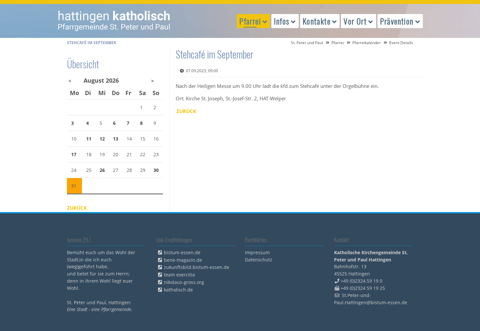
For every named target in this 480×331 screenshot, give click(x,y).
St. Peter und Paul (307, 42)
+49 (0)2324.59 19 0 (361, 281)
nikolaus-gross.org (184, 282)
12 (102, 139)
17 (73, 154)
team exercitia (179, 275)
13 (115, 139)
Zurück (186, 111)
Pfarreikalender (366, 42)
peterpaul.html (114, 21)
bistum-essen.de (182, 252)
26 (102, 170)
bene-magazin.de (183, 260)
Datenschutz (258, 260)
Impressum (257, 252)
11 (88, 139)
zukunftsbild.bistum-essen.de (196, 267)
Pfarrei (337, 42)
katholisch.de (178, 290)
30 (156, 170)
